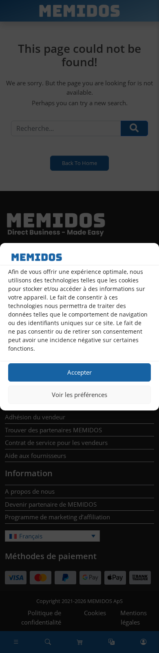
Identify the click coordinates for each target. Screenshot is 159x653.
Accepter (79, 372)
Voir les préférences (79, 394)
